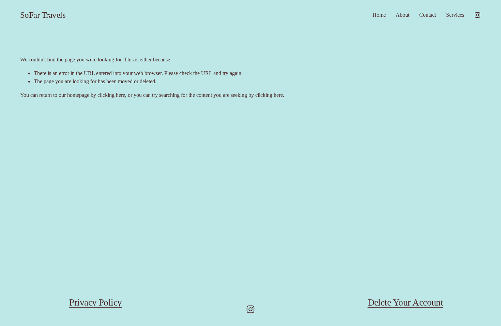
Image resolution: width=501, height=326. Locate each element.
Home (379, 15)
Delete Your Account (405, 302)
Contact (427, 15)
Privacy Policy (95, 302)
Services (455, 15)
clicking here (111, 95)
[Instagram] (477, 15)
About (402, 15)
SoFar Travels (43, 14)
